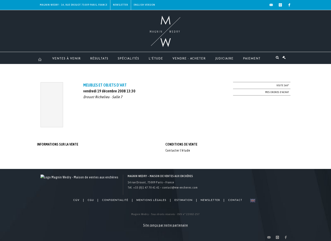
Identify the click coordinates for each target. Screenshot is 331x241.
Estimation (184, 200)
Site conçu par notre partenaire (165, 225)
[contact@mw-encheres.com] (271, 5)
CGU (91, 200)
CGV (76, 200)
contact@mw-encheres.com (180, 187)
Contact (235, 200)
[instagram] (280, 5)
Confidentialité (115, 200)
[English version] (252, 200)
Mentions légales (151, 200)
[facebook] (289, 5)
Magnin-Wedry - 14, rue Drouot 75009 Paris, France (73, 4)
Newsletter (120, 4)
